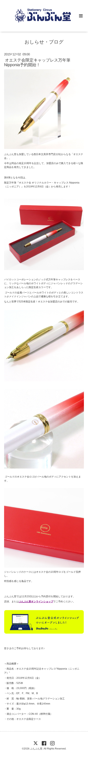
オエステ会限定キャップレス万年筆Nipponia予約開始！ (37, 62)
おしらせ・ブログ (44, 42)
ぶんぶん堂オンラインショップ (36, 601)
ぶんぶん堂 (36, 748)
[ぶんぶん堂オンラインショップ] (44, 632)
